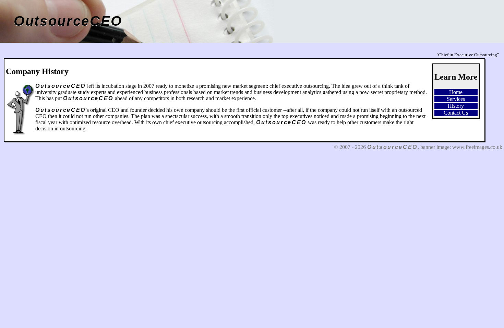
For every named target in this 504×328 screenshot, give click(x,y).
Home (456, 92)
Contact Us (456, 113)
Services (456, 99)
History (456, 106)
